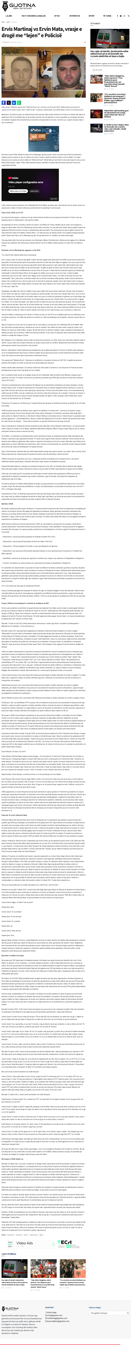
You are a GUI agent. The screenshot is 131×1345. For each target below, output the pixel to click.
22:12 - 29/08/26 (6, 1287)
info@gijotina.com (54, 1315)
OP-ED (57, 16)
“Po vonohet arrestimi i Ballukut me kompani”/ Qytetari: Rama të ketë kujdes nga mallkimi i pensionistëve (73, 1282)
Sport (92, 16)
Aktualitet (14, 22)
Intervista (74, 16)
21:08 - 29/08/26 (109, 119)
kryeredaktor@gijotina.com (58, 1321)
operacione (33, 1235)
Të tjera (107, 16)
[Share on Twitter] (9, 103)
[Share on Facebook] (4, 103)
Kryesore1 (10, 1235)
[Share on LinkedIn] (14, 103)
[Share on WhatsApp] (19, 103)
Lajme (9, 16)
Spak (41, 1235)
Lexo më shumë (97, 70)
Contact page (50, 1312)
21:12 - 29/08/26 (65, 1287)
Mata (26, 1235)
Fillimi (3, 22)
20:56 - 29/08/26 (109, 134)
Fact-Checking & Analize (34, 16)
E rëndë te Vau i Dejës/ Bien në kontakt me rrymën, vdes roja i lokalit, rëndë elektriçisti (116, 127)
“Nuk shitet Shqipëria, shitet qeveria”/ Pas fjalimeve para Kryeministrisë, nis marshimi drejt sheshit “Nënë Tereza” (114, 80)
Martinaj (19, 1235)
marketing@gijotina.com (57, 1318)
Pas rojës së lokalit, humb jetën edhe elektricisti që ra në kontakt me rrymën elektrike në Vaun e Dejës (15, 1282)
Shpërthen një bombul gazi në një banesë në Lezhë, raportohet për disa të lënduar (116, 113)
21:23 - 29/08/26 (36, 1290)
